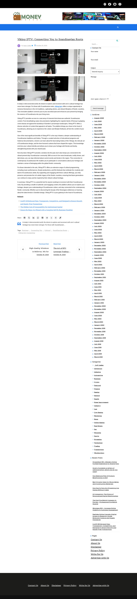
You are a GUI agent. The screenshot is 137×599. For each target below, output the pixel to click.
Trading (97, 446)
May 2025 (97, 162)
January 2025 (99, 175)
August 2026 (99, 118)
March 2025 (98, 169)
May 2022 (97, 261)
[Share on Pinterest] (42, 217)
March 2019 (98, 357)
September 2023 (100, 220)
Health (96, 399)
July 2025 (98, 156)
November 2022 (100, 248)
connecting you (36, 230)
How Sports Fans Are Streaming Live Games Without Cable (106, 489)
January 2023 (99, 242)
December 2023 (100, 213)
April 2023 (98, 236)
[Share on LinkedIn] (33, 217)
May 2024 (97, 201)
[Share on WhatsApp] (38, 217)
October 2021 (99, 274)
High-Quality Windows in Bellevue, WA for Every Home (39, 250)
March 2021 (98, 296)
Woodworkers (99, 453)
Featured (97, 385)
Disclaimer (96, 547)
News (96, 419)
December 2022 (100, 245)
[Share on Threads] (56, 217)
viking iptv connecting (26, 233)
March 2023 (98, 239)
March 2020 (98, 322)
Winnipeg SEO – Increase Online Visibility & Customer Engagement (105, 509)
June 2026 (98, 124)
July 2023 (98, 226)
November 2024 (100, 182)
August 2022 (99, 255)
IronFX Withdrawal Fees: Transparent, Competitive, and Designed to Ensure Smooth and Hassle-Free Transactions (104, 527)
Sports (96, 436)
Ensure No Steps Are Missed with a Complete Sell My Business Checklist (46, 210)
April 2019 (98, 354)
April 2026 (98, 131)
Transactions (99, 449)
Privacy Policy (98, 550)
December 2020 (100, 306)
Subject (93, 68)
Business (25, 230)
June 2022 (98, 258)
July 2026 (98, 121)
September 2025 (100, 150)
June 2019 (97, 347)
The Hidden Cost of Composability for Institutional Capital (41, 207)
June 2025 (98, 159)
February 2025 (99, 172)
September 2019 (100, 338)
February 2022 (99, 268)
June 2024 (98, 198)
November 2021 (99, 271)
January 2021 (99, 303)
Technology (98, 443)
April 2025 (98, 166)
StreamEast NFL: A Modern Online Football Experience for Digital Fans (106, 463)
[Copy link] (60, 217)
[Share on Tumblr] (51, 217)
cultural (48, 230)
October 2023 (99, 217)
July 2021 (97, 284)
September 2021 (100, 277)
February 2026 (99, 137)
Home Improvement (101, 402)
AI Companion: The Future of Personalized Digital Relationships (105, 495)
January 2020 (99, 325)
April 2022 (98, 264)
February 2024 (99, 207)
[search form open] (118, 27)
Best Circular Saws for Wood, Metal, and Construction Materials (106, 483)
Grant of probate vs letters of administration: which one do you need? (105, 470)
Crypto (96, 382)
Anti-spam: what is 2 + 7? (100, 99)
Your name (94, 51)
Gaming (96, 392)
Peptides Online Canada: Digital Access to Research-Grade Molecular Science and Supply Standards (104, 517)
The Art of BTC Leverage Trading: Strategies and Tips (61, 250)
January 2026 (99, 140)
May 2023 (97, 233)
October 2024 (99, 185)
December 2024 (100, 178)
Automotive (98, 375)
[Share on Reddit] (47, 217)
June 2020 (98, 315)
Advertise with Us (100, 558)
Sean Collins (27, 46)
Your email (94, 60)
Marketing (98, 416)
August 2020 (99, 312)
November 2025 (100, 143)
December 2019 (99, 328)
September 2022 (100, 252)
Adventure (98, 368)
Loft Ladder (99, 365)
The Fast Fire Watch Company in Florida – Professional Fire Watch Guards (105, 502)
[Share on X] (29, 217)
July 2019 (97, 344)
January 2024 (99, 210)
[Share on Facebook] (24, 217)
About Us (95, 543)
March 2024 (98, 204)
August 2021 (98, 280)
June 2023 (98, 229)
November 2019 (99, 331)
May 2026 (97, 127)
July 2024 (97, 194)
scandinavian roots (60, 230)
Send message (98, 108)
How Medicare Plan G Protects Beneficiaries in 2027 (104, 477)
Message (93, 77)
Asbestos (97, 372)
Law (95, 409)
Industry (97, 406)
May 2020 (97, 319)
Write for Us (97, 554)
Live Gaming (98, 412)
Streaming (98, 439)
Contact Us (96, 539)
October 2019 (99, 334)
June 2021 (98, 287)
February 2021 (99, 299)
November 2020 (100, 309)
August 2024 (99, 191)
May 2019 (97, 350)
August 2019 (98, 341)
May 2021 (97, 290)
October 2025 (99, 147)
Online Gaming (99, 422)
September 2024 (100, 188)
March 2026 (98, 134)
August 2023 (99, 223)
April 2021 (98, 293)
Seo (95, 429)
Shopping (97, 433)
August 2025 (99, 153)
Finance (97, 389)
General (97, 395)
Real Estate (98, 426)
